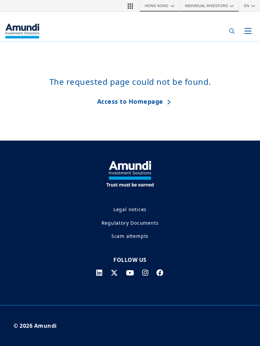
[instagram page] (145, 272)
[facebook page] (160, 272)
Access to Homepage (130, 101)
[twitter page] (114, 272)
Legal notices (130, 209)
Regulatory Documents (130, 223)
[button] (130, 5)
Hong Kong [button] (160, 6)
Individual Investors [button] (209, 6)
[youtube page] (130, 272)
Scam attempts (130, 236)
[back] (241, 207)
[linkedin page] (99, 272)
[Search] (230, 31)
